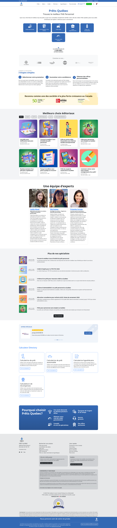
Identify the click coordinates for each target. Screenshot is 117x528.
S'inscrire (96, 0)
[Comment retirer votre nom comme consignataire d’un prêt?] (89, 158)
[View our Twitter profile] (21, 452)
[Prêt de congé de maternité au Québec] (69, 158)
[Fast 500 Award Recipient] (81, 101)
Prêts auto (41, 448)
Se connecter (90, 0)
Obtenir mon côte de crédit (46, 463)
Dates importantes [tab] (60, 117)
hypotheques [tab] (42, 117)
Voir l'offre (88, 333)
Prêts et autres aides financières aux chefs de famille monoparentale (68, 141)
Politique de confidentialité (67, 493)
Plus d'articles (58, 316)
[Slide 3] (60, 340)
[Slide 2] (57, 340)
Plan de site (72, 452)
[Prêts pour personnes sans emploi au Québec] (89, 129)
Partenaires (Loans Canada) (75, 445)
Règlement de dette (43, 450)
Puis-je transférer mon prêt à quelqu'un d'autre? (48, 169)
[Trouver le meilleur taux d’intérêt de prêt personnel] (48, 129)
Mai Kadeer (54, 209)
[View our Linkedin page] (24, 452)
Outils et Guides (73, 448)
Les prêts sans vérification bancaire (26, 140)
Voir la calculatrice (25, 368)
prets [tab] (21, 117)
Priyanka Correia (76, 209)
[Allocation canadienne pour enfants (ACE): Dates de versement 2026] (23, 299)
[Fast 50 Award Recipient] (39, 100)
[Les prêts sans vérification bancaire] (28, 129)
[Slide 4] (62, 340)
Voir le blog (72, 447)
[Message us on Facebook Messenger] (19, 452)
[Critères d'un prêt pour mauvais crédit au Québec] (23, 280)
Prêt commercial (43, 451)
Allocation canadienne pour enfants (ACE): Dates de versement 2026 (58, 297)
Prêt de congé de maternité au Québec (67, 169)
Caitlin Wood (34, 209)
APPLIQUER (89, 4)
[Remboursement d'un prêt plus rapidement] (28, 158)
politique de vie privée (56, 526)
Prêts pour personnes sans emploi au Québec (88, 140)
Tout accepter (94, 524)
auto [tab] (50, 117)
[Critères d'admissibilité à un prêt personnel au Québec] (23, 289)
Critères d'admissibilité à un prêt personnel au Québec (54, 288)
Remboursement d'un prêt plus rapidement (27, 169)
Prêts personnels (43, 445)
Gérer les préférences (85, 524)
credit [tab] (27, 117)
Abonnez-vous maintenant (76, 464)
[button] (38, 4)
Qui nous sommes (73, 451)
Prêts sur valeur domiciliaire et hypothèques (49, 452)
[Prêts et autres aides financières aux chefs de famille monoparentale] (69, 129)
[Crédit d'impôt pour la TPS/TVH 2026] (23, 270)
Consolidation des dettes (45, 447)
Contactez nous (22, 449)
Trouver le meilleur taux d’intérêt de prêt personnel (47, 141)
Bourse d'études (73, 450)
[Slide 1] (55, 340)
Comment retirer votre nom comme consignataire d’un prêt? (88, 170)
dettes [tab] (34, 117)
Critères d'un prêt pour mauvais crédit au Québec (52, 279)
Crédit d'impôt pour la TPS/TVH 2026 (48, 269)
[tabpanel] (58, 148)
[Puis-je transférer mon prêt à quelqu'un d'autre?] (48, 158)
